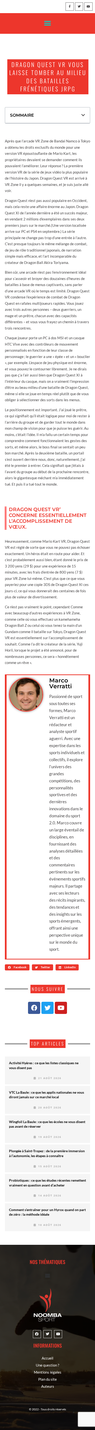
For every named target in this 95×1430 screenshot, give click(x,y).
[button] (47, 23)
